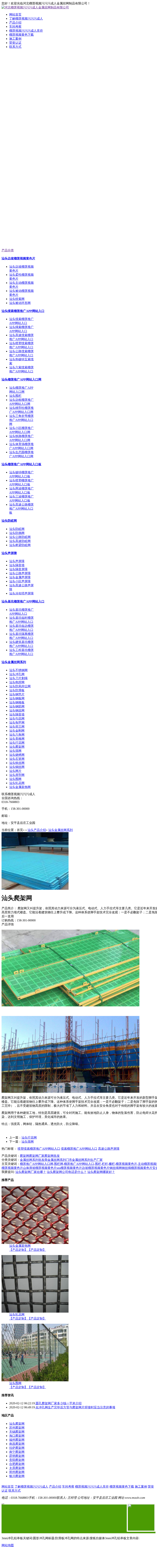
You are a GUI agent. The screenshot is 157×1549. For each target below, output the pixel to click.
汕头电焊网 (17, 682)
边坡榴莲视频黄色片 (96, 1167)
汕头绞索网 (17, 298)
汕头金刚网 (17, 730)
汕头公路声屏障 (20, 573)
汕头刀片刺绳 (18, 678)
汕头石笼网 (17, 758)
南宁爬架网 (17, 1451)
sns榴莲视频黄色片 (69, 1167)
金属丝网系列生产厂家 (87, 1159)
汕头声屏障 (9, 553)
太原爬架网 (17, 1468)
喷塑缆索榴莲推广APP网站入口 (39, 1148)
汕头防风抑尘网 (20, 686)
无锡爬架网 (17, 1431)
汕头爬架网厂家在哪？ (30, 1172)
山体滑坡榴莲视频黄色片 (40, 1167)
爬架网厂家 (36, 1155)
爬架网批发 (52, 1155)
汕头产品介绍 (37, 830)
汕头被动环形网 (20, 303)
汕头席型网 (17, 775)
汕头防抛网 (17, 533)
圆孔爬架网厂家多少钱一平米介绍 (58, 1403)
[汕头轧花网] (35, 1311)
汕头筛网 (15, 750)
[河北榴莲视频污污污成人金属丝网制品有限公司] (78, 100)
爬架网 (24, 1155)
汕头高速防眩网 (20, 541)
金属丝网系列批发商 (33, 1159)
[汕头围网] (35, 1380)
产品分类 (8, 250)
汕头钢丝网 (17, 710)
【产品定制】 (18, 1249)
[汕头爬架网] (35, 888)
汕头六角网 (17, 734)
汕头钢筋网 (17, 706)
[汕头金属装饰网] (35, 1242)
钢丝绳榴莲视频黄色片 (137, 1167)
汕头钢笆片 (17, 694)
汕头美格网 (17, 738)
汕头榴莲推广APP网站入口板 (21, 464)
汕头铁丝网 (17, 762)
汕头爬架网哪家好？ (101, 1172)
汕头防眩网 (9, 520)
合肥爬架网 (17, 1464)
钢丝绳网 (116, 1167)
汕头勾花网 (17, 718)
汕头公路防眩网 (20, 537)
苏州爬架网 (17, 1427)
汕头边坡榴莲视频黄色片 (18, 258)
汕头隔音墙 (17, 565)
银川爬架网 (17, 1476)
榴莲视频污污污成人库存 (26, 30)
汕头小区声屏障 (20, 581)
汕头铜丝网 (17, 766)
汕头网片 (15, 770)
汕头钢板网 (17, 698)
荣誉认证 (15, 42)
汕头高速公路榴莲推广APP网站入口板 (21, 508)
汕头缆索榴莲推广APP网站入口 (23, 311)
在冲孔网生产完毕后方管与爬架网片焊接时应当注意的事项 (75, 1407)
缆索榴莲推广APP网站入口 (79, 1148)
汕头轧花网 (17, 783)
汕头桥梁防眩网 (20, 545)
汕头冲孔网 (17, 674)
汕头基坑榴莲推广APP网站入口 (23, 601)
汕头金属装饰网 (20, 787)
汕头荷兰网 (17, 726)
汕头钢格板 (17, 702)
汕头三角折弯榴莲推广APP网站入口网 (21, 420)
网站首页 (15, 14)
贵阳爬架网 (17, 1460)
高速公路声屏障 (108, 1148)
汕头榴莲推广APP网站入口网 (21, 379)
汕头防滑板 (17, 690)
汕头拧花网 (17, 742)
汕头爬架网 (17, 746)
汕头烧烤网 (17, 754)
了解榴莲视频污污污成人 (26, 18)
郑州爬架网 (17, 1472)
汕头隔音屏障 (18, 569)
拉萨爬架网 (17, 1447)
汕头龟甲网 (17, 722)
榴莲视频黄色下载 (21, 34)
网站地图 (8, 1545)
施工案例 (15, 38)
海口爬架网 (17, 1435)
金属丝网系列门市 (59, 1159)
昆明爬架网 (17, 1455)
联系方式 (15, 46)
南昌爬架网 (17, 1443)
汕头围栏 (15, 395)
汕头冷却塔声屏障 (21, 593)
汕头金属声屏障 (20, 577)
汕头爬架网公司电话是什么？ (67, 1172)
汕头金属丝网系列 (14, 662)
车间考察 (15, 26)
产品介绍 (15, 22)
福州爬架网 (17, 1439)
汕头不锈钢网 (18, 670)
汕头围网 (15, 779)
